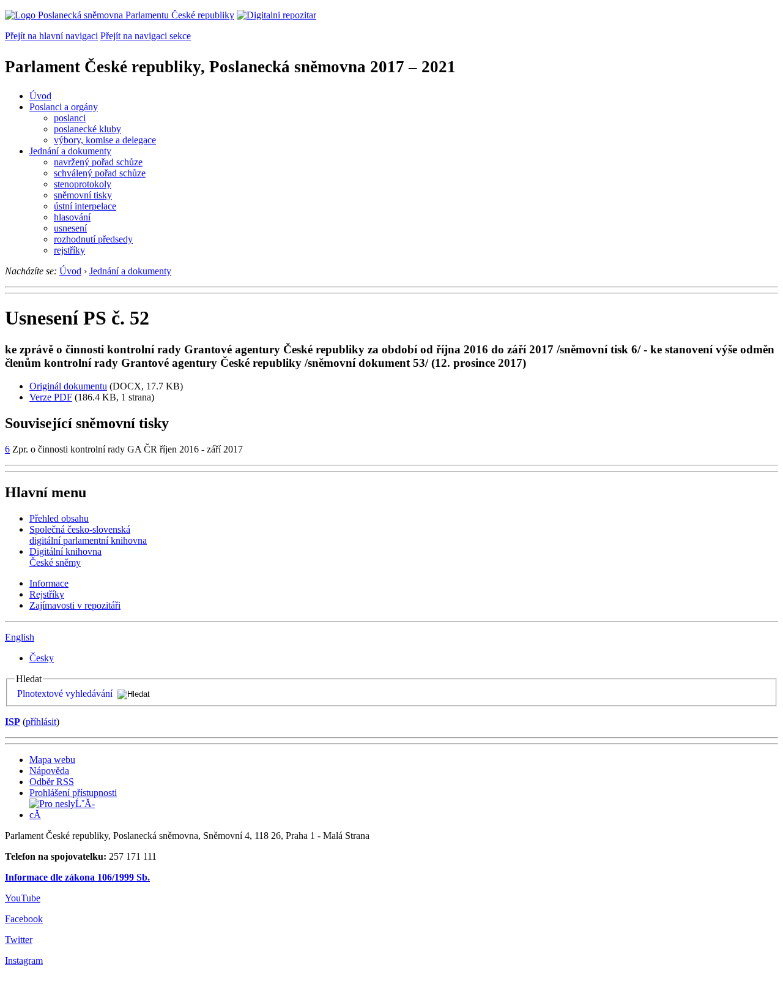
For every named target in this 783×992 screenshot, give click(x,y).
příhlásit (41, 721)
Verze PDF (50, 397)
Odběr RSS (51, 781)
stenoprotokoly (82, 184)
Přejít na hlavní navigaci (51, 36)
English (19, 637)
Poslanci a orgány (63, 107)
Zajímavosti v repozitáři (75, 605)
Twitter (18, 939)
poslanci (70, 118)
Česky (41, 658)
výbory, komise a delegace (105, 140)
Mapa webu (52, 759)
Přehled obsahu (59, 518)
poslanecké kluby (87, 129)
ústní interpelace (85, 206)
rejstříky (69, 250)
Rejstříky (46, 594)
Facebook (24, 919)
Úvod (40, 96)
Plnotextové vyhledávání (65, 693)
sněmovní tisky (83, 195)
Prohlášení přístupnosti (73, 792)
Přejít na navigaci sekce (145, 36)
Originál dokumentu (68, 386)
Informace (49, 583)
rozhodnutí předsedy (93, 239)
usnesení (70, 228)
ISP (12, 721)
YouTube (22, 898)
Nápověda (49, 770)
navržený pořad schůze (98, 162)
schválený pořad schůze (100, 173)
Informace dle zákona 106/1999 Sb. (77, 877)
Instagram (24, 960)
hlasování (72, 217)
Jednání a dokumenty (70, 151)
